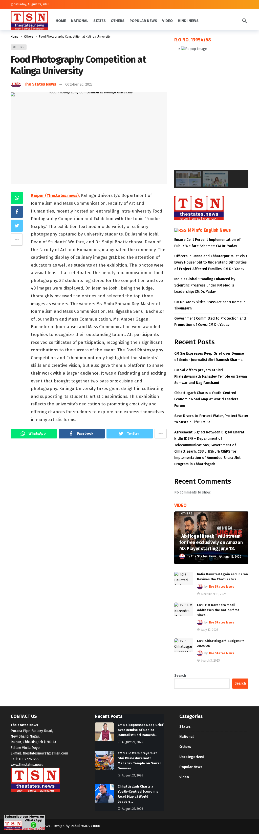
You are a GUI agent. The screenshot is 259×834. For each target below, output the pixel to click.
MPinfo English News (209, 230)
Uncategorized (191, 757)
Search (180, 675)
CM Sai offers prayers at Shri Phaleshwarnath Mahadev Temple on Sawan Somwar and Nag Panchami (210, 376)
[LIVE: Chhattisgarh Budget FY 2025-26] (183, 645)
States (185, 726)
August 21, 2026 (132, 742)
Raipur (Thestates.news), (55, 195)
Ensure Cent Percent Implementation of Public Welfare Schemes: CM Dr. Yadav (207, 243)
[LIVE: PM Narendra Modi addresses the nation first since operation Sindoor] (183, 609)
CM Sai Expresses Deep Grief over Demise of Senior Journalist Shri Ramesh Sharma (209, 356)
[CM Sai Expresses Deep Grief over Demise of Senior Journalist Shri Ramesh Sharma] (104, 731)
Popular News (190, 767)
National (186, 737)
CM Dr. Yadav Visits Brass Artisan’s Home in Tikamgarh (210, 305)
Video (184, 777)
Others (18, 47)
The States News (40, 84)
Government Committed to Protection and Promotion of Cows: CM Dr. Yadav (210, 321)
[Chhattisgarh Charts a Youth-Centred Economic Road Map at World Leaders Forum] (104, 793)
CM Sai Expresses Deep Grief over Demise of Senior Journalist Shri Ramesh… (140, 730)
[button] (182, 115)
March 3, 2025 (210, 660)
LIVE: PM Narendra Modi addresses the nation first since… (218, 610)
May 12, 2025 (209, 630)
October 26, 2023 (79, 84)
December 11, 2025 (213, 594)
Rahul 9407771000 (85, 826)
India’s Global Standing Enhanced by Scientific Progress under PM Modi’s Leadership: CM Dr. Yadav (204, 285)
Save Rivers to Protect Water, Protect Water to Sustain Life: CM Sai (211, 419)
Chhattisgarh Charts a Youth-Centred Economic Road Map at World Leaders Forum (206, 399)
